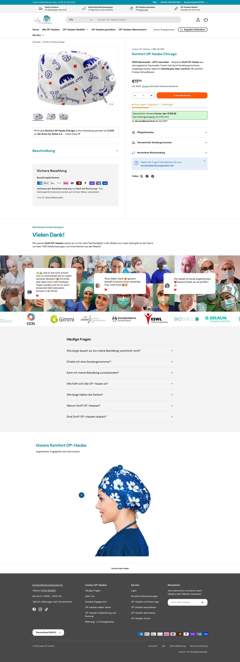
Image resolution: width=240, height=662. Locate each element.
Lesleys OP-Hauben (141, 49)
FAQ (154, 2)
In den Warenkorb (182, 95)
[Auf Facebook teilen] (147, 176)
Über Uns (90, 596)
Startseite (36, 42)
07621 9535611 (48, 590)
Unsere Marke (61, 2)
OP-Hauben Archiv (140, 618)
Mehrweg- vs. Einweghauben (99, 621)
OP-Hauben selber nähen (98, 607)
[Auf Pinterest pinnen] (152, 176)
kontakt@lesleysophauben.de (47, 585)
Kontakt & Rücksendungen (144, 596)
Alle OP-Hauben (51, 29)
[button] (206, 20)
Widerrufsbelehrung (178, 646)
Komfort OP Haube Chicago (54, 42)
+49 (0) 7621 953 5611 (170, 2)
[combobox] (123, 20)
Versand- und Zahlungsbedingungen (193, 652)
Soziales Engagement (96, 601)
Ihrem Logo (143, 10)
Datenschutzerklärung (199, 646)
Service (36, 35)
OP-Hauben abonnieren (143, 612)
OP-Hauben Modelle (74, 29)
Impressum (152, 646)
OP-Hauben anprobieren (143, 607)
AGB (163, 646)
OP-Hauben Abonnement (133, 29)
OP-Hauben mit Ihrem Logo (145, 601)
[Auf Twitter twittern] (141, 176)
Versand (145, 86)
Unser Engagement (164, 29)
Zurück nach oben (120, 568)
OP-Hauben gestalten (104, 29)
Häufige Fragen (93, 590)
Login (134, 590)
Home (35, 29)
